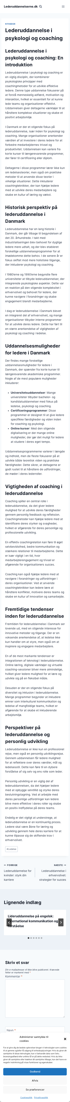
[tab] (28, 938)
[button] (65, 1039)
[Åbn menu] (63, 6)
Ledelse (11, 849)
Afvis (35, 1080)
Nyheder (10, 24)
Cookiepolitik (26, 1097)
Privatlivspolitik (41, 1097)
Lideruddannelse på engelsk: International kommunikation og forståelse (33, 921)
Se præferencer (35, 1089)
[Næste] (60, 922)
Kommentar (13, 976)
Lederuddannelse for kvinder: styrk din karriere (17, 872)
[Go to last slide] (9, 922)
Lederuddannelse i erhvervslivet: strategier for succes (52, 872)
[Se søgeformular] (40, 7)
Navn (11, 1030)
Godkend (35, 1071)
